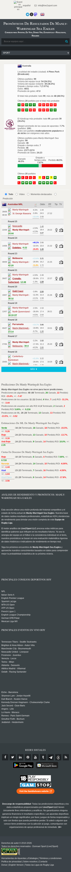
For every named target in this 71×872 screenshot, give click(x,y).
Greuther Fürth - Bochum (12, 719)
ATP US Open (7, 608)
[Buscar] (66, 41)
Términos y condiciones (50, 858)
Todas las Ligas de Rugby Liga (39, 865)
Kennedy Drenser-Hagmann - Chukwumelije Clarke (25, 702)
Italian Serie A (7, 595)
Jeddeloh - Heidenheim (12, 722)
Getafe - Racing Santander (13, 672)
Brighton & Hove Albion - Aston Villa (18, 645)
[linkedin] (20, 757)
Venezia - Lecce (8, 658)
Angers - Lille (7, 709)
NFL (3, 591)
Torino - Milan (7, 662)
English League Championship (16, 615)
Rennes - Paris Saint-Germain (15, 715)
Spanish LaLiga (8, 601)
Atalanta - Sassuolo (10, 665)
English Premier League (12, 598)
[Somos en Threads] (31, 14)
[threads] (58, 757)
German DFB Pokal (10, 618)
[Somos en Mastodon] (35, 14)
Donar (4, 865)
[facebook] (5, 757)
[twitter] (13, 757)
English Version (16, 865)
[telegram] (51, 757)
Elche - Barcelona (9, 692)
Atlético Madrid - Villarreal (13, 668)
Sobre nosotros (30, 861)
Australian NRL (15, 204)
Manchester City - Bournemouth (16, 648)
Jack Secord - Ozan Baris (13, 705)
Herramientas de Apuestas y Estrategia (19, 858)
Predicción (8, 198)
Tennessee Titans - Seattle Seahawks (19, 642)
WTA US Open (8, 605)
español (26, 5)
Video (22, 194)
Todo (10, 194)
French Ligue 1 (8, 611)
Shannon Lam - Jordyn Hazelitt (15, 696)
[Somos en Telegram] (27, 14)
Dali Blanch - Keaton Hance (14, 699)
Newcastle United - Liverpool (14, 652)
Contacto (43, 861)
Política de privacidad (11, 861)
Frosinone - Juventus (11, 655)
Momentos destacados (41, 194)
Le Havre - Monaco (10, 712)
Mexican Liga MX (9, 621)
